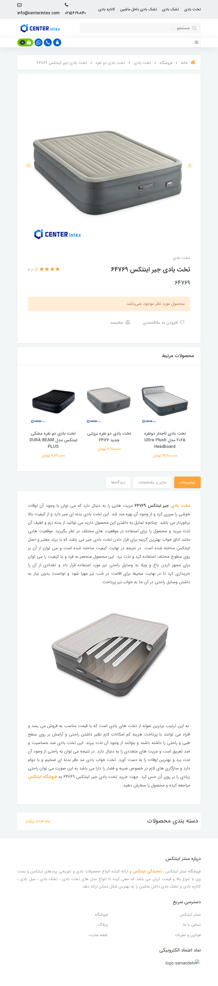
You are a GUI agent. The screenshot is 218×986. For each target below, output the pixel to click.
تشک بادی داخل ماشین (138, 9)
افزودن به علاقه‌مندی (161, 322)
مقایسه (117, 322)
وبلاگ (103, 925)
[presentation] (190, 165)
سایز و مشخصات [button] (152, 482)
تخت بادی (192, 9)
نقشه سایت (98, 935)
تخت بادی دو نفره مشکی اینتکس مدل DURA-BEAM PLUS (53, 440)
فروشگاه (101, 914)
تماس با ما (192, 925)
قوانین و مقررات (188, 935)
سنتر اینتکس (190, 914)
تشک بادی (170, 9)
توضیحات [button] (187, 482)
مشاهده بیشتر (37, 821)
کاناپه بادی (106, 9)
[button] (57, 42)
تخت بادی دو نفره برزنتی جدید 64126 (109, 436)
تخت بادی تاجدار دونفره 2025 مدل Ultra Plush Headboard (165, 440)
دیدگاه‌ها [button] (118, 482)
